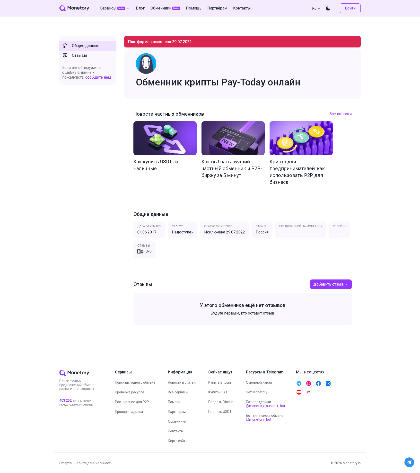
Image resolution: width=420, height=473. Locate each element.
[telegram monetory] (299, 383)
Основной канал (259, 382)
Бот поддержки (265, 404)
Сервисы (112, 8)
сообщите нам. (98, 77)
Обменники (177, 421)
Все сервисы (178, 392)
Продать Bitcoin (220, 402)
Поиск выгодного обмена (135, 382)
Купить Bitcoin (219, 382)
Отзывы (79, 55)
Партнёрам (177, 412)
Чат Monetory (256, 392)
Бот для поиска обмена (264, 417)
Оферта (65, 463)
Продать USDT (220, 412)
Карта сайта (177, 441)
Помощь (174, 402)
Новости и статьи (182, 382)
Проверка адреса (129, 412)
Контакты (176, 431)
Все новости (340, 113)
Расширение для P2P (132, 402)
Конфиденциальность (95, 463)
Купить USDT (218, 392)
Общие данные (85, 45)
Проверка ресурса (129, 392)
